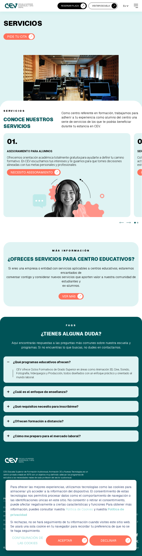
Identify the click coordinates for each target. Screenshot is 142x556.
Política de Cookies (79, 509)
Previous (121, 222)
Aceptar (65, 541)
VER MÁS (69, 296)
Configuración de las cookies (27, 540)
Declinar (108, 541)
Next (128, 222)
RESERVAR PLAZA (70, 5)
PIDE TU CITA (17, 37)
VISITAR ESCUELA (101, 5)
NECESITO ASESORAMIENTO (32, 172)
